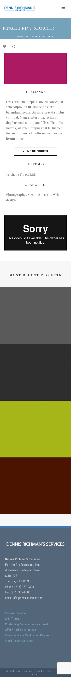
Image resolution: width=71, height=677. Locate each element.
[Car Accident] (35, 360)
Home (19, 36)
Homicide (35, 338)
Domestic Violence (35, 508)
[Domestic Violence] (35, 473)
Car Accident (35, 394)
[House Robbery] (35, 416)
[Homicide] (35, 303)
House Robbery (35, 451)
